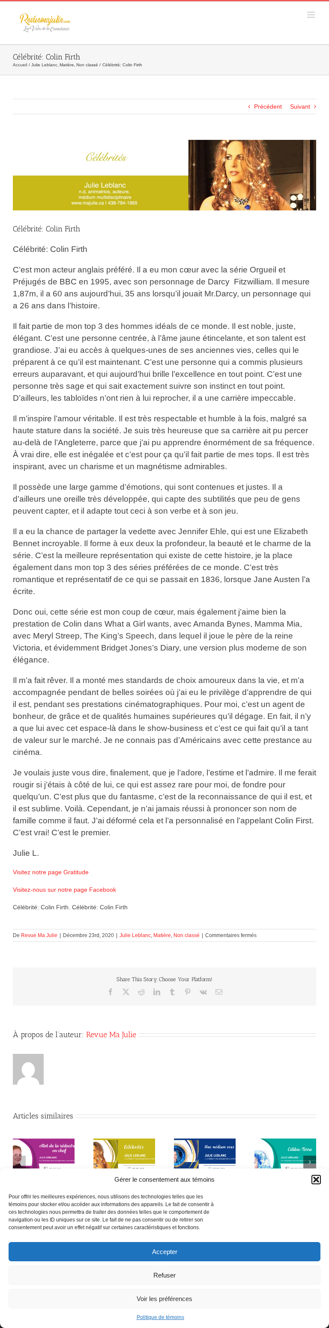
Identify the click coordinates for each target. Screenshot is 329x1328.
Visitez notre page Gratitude (51, 872)
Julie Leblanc (135, 935)
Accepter (164, 1251)
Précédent (268, 106)
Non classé (186, 935)
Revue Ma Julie (39, 935)
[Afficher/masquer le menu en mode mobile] (311, 14)
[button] (316, 1179)
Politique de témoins (160, 1317)
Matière (162, 935)
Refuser (164, 1275)
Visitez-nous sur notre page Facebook (64, 889)
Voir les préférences (164, 1298)
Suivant (300, 106)
